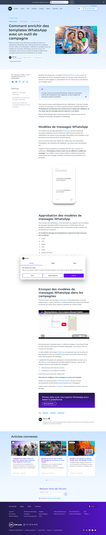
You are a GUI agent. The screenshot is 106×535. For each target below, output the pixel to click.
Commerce (24, 21)
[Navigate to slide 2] (49, 480)
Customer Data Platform (75, 514)
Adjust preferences (53, 275)
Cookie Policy (41, 530)
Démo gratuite (48, 403)
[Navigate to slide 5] (55, 480)
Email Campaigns (43, 514)
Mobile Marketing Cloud (60, 511)
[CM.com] (10, 9)
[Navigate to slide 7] (59, 480)
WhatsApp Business (69, 75)
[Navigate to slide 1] (46, 480)
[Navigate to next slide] (95, 456)
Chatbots (41, 511)
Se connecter (94, 5)
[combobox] (59, 2)
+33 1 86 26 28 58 (31, 525)
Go (72, 2)
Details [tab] (53, 263)
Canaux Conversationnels (30, 516)
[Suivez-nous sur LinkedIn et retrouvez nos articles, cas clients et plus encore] (89, 530)
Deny (32, 275)
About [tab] (74, 263)
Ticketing (86, 514)
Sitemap (49, 530)
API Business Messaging (30, 511)
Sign (85, 511)
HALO (40, 516)
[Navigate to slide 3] (51, 480)
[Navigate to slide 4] (53, 480)
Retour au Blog (13, 18)
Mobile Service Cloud (59, 514)
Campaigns (27, 514)
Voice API (11, 511)
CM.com (14, 57)
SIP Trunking (12, 514)
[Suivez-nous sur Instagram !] (86, 530)
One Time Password (74, 511)
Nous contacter (90, 8)
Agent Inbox (35, 21)
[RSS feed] (92, 530)
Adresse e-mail (44, 492)
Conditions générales (30, 530)
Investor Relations (58, 530)
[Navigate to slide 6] (57, 480)
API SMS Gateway (13, 516)
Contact (38, 506)
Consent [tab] (31, 263)
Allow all (74, 275)
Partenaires (55, 8)
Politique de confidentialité (53, 498)
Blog (22, 506)
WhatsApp (13, 21)
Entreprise (12, 506)
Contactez (60, 386)
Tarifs (61, 8)
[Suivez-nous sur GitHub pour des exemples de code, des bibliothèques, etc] (83, 530)
